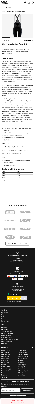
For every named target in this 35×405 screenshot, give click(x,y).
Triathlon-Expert (23, 371)
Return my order (6, 319)
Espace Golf (5, 358)
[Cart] (33, 2)
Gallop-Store (5, 363)
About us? (4, 327)
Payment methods (6, 337)
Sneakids (21, 363)
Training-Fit (21, 367)
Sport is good (22, 365)
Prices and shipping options (9, 339)
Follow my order (6, 317)
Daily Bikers (5, 352)
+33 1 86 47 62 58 (17, 264)
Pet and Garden (23, 354)
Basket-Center (5, 350)
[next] (34, 225)
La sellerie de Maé (6, 371)
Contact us (17, 258)
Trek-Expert (21, 369)
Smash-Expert (22, 358)
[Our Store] (25, 2)
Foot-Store (4, 360)
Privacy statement (6, 342)
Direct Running (5, 354)
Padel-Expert (22, 350)
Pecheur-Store (22, 352)
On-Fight (4, 377)
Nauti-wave (4, 375)
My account (4, 313)
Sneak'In (20, 360)
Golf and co (4, 365)
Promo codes (5, 321)
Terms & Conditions (7, 331)
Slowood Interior (23, 356)
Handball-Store (6, 367)
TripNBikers (21, 373)
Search (10, 7)
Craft (6, 40)
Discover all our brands (18, 244)
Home (3, 11)
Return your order (17, 290)
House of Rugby (6, 369)
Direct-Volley (5, 356)
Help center (4, 315)
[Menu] (2, 7)
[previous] (1, 225)
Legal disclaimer (6, 335)
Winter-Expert (22, 375)
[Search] (6, 7)
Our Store (4, 344)
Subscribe (27, 390)
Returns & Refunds (7, 333)
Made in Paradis (6, 373)
